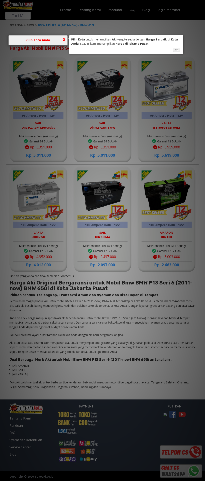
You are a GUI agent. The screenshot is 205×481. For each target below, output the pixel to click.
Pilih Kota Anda (38, 40)
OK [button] (176, 49)
